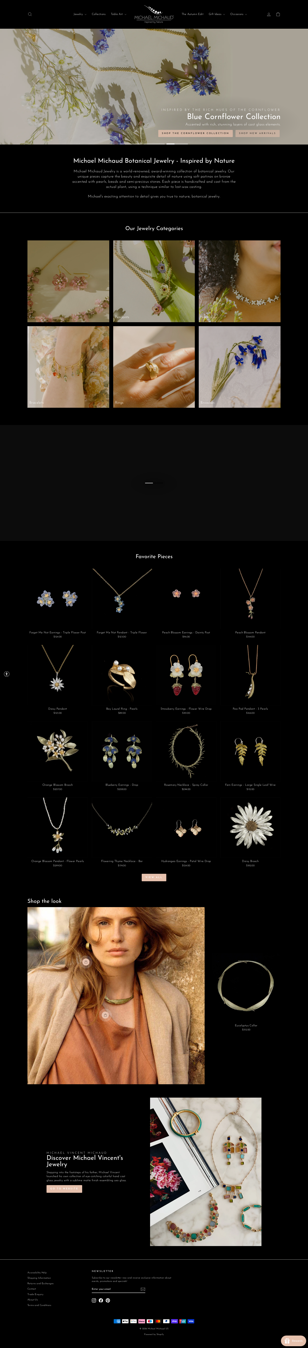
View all (153, 877)
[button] (7, 674)
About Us (32, 1300)
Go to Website (64, 1189)
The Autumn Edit (192, 14)
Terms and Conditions (39, 1305)
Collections (99, 14)
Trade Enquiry (35, 1294)
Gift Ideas (215, 14)
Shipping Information (39, 1278)
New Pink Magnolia (210, 133)
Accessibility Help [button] (37, 1273)
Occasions (237, 14)
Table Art (117, 14)
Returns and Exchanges (40, 1283)
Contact (31, 1289)
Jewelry (79, 14)
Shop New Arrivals (257, 133)
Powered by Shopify (154, 1334)
